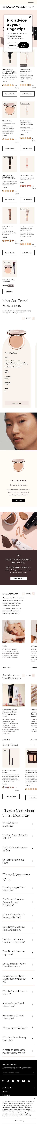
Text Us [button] (35, 33)
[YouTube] (23, 1085)
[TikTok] (8, 1085)
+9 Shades (34, 187)
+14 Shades (17, 789)
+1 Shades (17, 242)
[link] (3, 85)
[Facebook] (13, 1085)
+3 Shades (17, 141)
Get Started (23, 45)
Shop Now (31, 2)
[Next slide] (34, 745)
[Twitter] (18, 1085)
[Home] (16, 7)
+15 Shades (17, 87)
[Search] (30, 7)
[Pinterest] (29, 1085)
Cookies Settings (18, 1121)
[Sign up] (32, 1077)
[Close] (34, 1098)
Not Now (12, 45)
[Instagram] (3, 1085)
